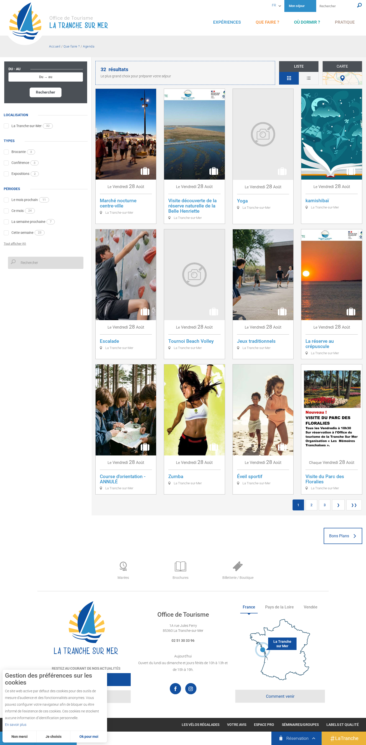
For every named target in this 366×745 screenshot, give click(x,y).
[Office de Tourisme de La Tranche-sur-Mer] (61, 23)
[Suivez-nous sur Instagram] (190, 688)
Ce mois (21, 211)
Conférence (23, 163)
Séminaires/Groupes (300, 725)
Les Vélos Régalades (200, 725)
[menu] (227, 22)
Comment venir (280, 696)
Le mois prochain (28, 200)
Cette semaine (26, 233)
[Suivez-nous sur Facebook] (175, 688)
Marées (123, 578)
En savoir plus (15, 725)
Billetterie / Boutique (237, 578)
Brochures (180, 578)
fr (274, 5)
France (249, 607)
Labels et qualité (342, 725)
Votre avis (236, 725)
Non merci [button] (19, 737)
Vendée (310, 607)
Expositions (23, 174)
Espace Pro (264, 725)
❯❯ (354, 505)
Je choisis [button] (53, 737)
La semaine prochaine (31, 222)
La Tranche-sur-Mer (30, 126)
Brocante (21, 152)
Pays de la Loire (279, 607)
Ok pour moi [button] (88, 737)
